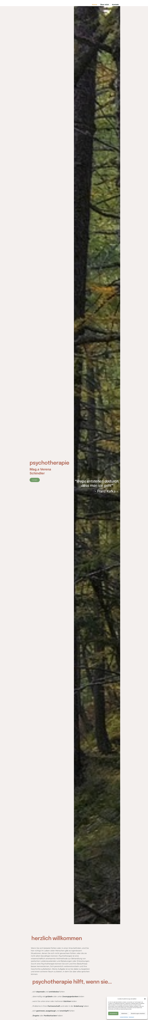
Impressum (131, 1017)
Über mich (104, 4)
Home (94, 4)
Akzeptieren (113, 1013)
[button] (145, 999)
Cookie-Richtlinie (124, 1017)
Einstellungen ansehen (138, 1013)
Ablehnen (124, 1013)
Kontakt (115, 4)
